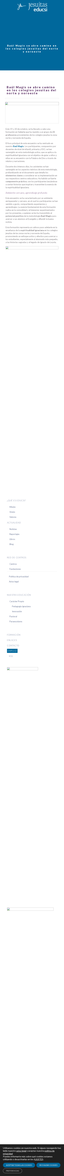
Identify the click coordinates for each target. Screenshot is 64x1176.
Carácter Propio (16, 601)
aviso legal (21, 1150)
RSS (11, 656)
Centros (13, 564)
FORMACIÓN (14, 635)
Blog (11, 544)
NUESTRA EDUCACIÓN (19, 595)
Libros (12, 539)
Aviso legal (14, 581)
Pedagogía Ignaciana (21, 606)
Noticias (13, 529)
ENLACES (12, 640)
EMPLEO (12, 651)
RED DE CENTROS (16, 557)
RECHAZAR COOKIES (48, 1165)
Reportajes (14, 534)
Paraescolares (15, 621)
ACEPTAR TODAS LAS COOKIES (19, 1165)
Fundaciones (15, 569)
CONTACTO (13, 645)
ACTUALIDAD (14, 522)
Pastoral (13, 616)
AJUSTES (38, 1159)
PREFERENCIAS (12, 1171)
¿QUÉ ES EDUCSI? (16, 500)
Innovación (17, 611)
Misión (12, 507)
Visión (12, 512)
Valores (12, 517)
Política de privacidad (19, 576)
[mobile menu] (59, 6)
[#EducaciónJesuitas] (32, 6)
